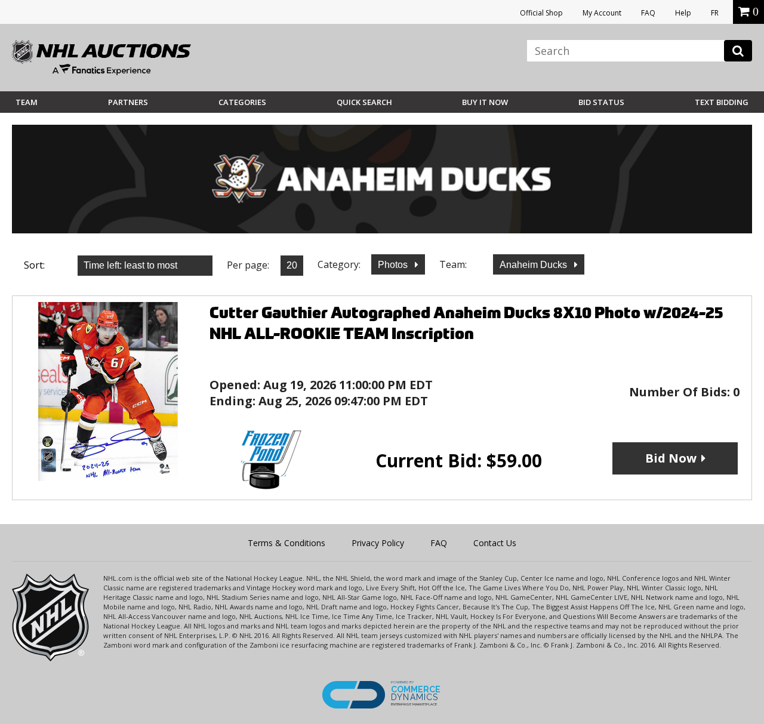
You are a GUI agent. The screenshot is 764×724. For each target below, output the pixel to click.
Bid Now (671, 458)
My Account (602, 13)
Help (683, 13)
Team (27, 102)
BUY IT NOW (485, 102)
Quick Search (364, 102)
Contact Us (494, 543)
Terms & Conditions (286, 543)
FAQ (648, 13)
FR (715, 13)
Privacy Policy (378, 543)
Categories (242, 102)
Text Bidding (721, 102)
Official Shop (541, 13)
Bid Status (601, 102)
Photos (394, 265)
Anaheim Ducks (534, 265)
